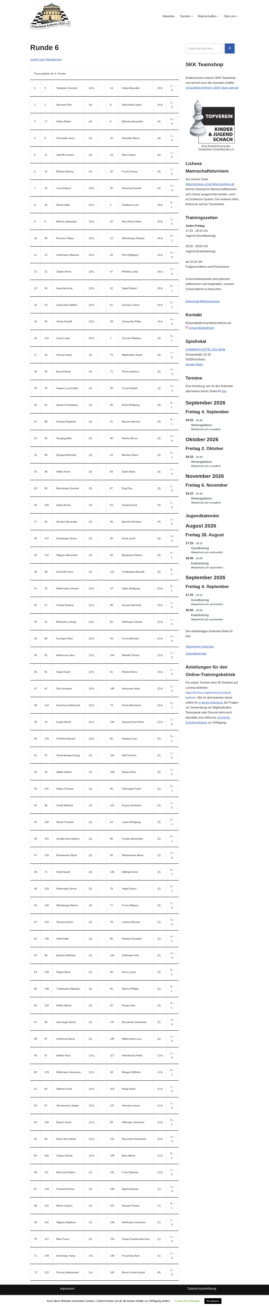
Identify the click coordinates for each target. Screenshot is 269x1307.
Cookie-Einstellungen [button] (187, 1300)
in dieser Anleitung (211, 702)
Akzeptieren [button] (213, 1301)
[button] (192, 16)
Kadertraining (200, 563)
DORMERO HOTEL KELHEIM (205, 349)
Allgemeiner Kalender (200, 646)
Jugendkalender (196, 653)
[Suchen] (230, 48)
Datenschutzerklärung (202, 1288)
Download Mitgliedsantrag (203, 301)
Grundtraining (200, 548)
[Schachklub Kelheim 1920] (50, 16)
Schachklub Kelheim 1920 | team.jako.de (212, 87)
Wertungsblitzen (201, 425)
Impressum (67, 1288)
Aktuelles (168, 16)
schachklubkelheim (201, 328)
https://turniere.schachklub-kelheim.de (210, 184)
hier (224, 391)
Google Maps (194, 364)
